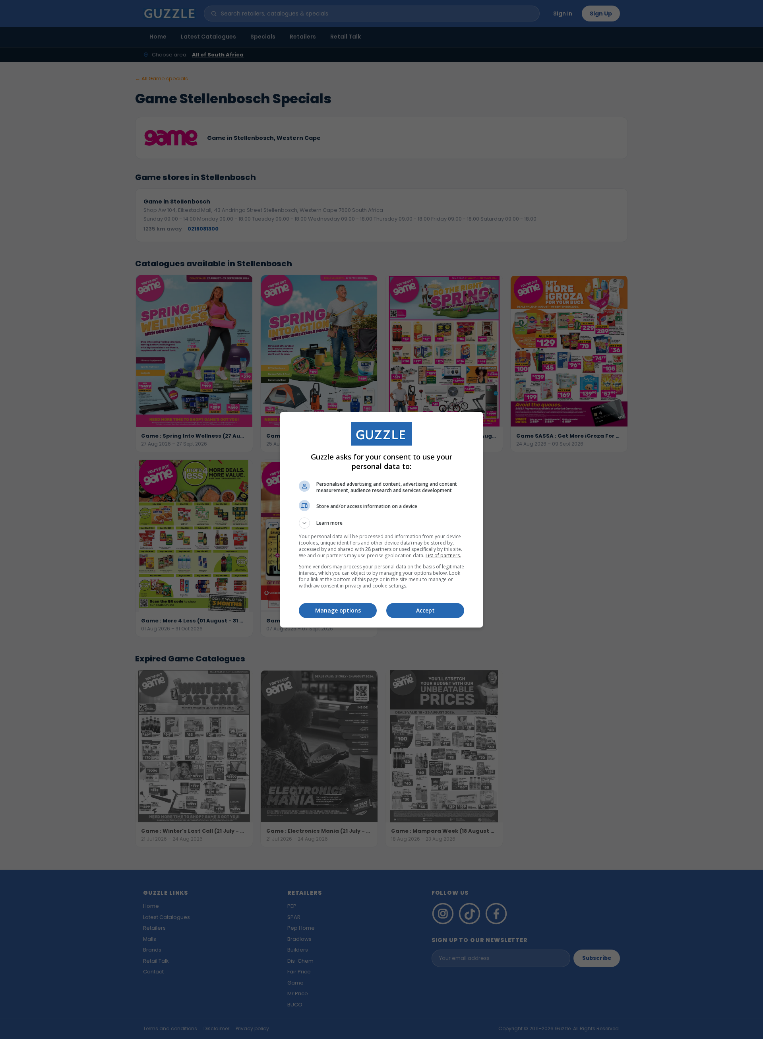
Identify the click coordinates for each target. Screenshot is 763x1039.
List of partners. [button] (443, 555)
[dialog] (381, 520)
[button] (381, 523)
